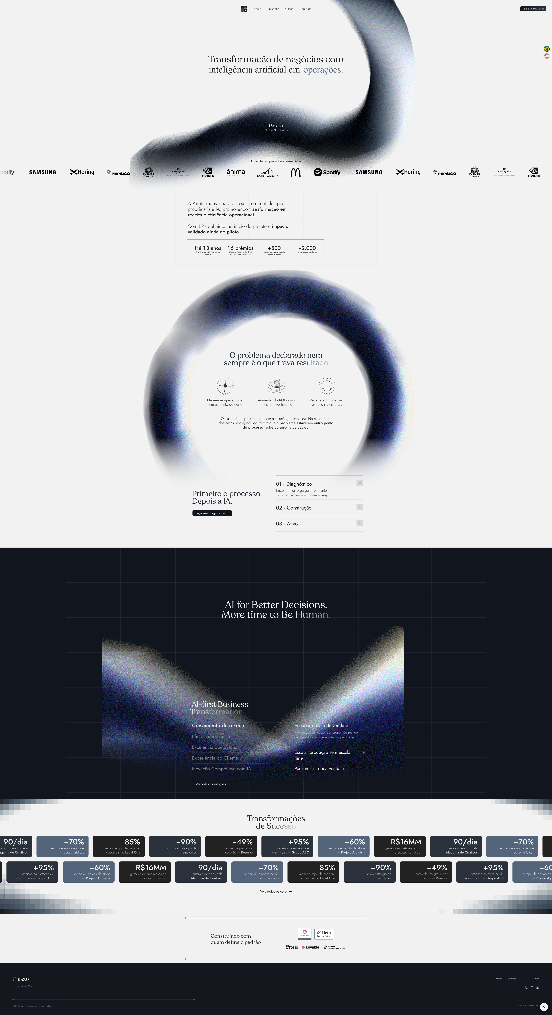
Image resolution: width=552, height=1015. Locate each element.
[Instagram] (526, 987)
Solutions (273, 8)
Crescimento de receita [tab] (218, 725)
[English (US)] (547, 56)
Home (257, 8)
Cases (289, 8)
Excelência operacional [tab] (215, 747)
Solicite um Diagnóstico (533, 8)
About (536, 978)
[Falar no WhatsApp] (544, 1007)
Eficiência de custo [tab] (211, 736)
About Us (305, 8)
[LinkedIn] (537, 987)
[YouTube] (532, 987)
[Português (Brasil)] (547, 49)
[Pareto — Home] (244, 9)
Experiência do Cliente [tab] (215, 758)
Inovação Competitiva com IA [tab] (221, 768)
